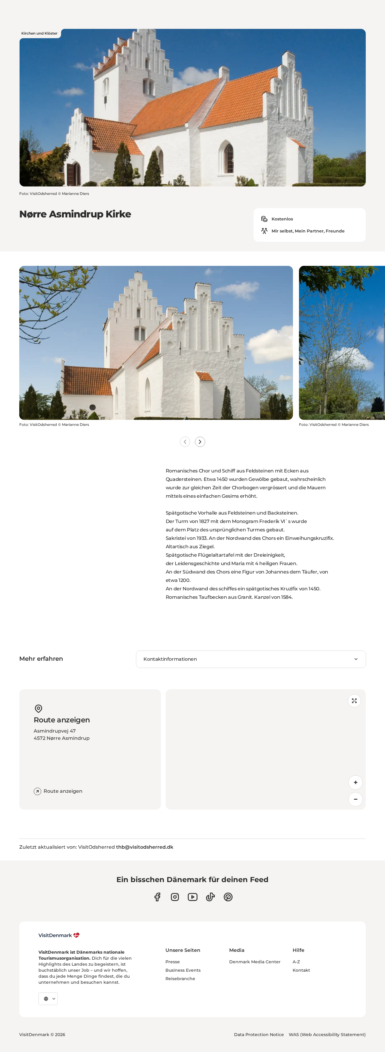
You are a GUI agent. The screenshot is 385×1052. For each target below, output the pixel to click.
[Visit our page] (175, 897)
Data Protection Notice (259, 1034)
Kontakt (301, 970)
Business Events (183, 970)
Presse (172, 961)
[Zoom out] (355, 799)
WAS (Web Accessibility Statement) (327, 1034)
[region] (266, 749)
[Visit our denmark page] (157, 897)
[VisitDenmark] (59, 935)
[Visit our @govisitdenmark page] (210, 897)
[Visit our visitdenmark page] (192, 897)
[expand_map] (354, 700)
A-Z (296, 961)
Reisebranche (180, 978)
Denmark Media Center (255, 961)
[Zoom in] (355, 782)
